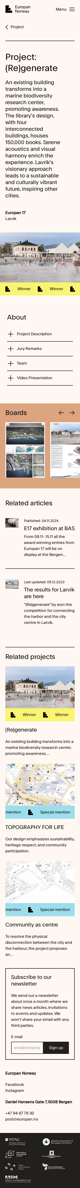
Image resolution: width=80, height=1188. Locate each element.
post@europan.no (21, 1119)
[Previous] (61, 412)
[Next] (72, 412)
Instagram (14, 1091)
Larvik (10, 219)
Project (17, 27)
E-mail (16, 1037)
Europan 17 (15, 213)
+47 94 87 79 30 (19, 1113)
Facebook (14, 1085)
